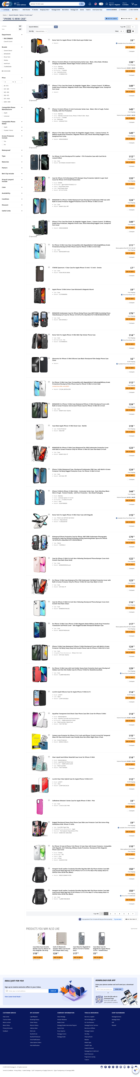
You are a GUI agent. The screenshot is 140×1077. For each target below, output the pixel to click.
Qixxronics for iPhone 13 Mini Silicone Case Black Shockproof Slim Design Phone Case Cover (80, 359)
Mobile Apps (88, 1042)
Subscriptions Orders (35, 1042)
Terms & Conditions (8, 1070)
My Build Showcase (35, 1037)
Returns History (34, 1025)
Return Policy (6, 1025)
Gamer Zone (60, 1028)
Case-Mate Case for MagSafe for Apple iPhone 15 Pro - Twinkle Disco (101, 948)
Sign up (53, 991)
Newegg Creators (89, 1031)
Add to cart (130, 47)
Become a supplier (89, 1016)
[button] (20, 4)
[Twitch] (128, 1067)
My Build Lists (33, 1034)
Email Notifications (35, 1039)
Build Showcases (89, 1054)
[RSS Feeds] (136, 19)
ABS (113, 1022)
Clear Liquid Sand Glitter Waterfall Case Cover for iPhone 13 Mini (73, 757)
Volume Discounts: (122, 68)
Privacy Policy (17, 1070)
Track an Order (7, 1019)
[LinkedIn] (117, 1067)
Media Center (61, 1022)
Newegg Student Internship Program (67, 1025)
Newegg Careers (61, 1034)
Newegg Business (116, 1016)
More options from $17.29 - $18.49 (125, 627)
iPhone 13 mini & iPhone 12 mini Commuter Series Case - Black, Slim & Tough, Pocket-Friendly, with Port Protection (80, 110)
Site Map (87, 1034)
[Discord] (132, 1067)
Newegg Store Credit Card (91, 1051)
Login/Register (34, 1016)
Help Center (6, 1016)
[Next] (133, 26)
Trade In (87, 1059)
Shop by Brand (88, 1037)
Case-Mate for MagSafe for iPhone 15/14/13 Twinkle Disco (81, 948)
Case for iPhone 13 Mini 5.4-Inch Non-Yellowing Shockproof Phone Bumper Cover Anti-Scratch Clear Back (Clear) (80, 603)
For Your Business (89, 1022)
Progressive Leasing (90, 1057)
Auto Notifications (35, 1045)
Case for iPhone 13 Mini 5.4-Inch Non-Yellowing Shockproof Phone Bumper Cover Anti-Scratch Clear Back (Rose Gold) (80, 559)
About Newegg (61, 1016)
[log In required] (49, 39)
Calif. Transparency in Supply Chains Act (42, 1070)
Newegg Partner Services (91, 1025)
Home (5, 15)
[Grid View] (133, 31)
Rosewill (114, 1025)
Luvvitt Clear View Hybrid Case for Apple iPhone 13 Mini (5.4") (72, 779)
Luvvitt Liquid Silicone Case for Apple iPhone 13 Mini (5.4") (71, 692)
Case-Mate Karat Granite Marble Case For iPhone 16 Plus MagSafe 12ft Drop (41, 948)
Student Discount (89, 1048)
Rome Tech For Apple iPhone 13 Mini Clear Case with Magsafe (72, 515)
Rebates (87, 1039)
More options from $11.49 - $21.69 (125, 248)
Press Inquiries (61, 1031)
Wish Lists (32, 1031)
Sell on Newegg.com (90, 1019)
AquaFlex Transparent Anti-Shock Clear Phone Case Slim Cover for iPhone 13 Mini (79, 713)
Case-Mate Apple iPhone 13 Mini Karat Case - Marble (69, 426)
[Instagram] (113, 1067)
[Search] (82, 4)
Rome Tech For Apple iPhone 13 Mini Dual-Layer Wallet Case (72, 40)
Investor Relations (62, 1019)
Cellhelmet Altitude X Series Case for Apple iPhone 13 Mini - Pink (73, 801)
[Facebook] (105, 1067)
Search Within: (33, 27)
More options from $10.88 (127, 849)
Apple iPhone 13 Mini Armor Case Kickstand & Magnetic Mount (73, 289)
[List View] (129, 31)
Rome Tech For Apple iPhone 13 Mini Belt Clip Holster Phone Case (73, 335)
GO (56, 27)
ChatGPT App (88, 1045)
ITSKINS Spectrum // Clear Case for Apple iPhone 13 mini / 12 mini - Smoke (77, 268)
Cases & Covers (8, 41)
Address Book (33, 1028)
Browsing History (34, 1019)
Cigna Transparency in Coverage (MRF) (64, 1070)
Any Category (8, 38)
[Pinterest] (121, 1067)
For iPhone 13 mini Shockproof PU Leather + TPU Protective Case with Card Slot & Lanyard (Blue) (79, 157)
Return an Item (7, 1022)
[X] (109, 1067)
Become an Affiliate (90, 1028)
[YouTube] (125, 1067)
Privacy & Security (7, 1028)
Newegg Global (116, 1019)
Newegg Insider (61, 1037)
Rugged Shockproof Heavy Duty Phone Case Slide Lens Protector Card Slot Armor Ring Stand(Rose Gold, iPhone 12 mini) (80, 823)
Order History (33, 1022)
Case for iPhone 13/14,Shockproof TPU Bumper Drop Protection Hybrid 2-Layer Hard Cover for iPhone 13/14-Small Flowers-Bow (80, 179)
